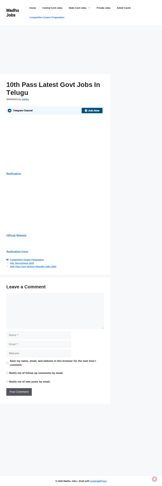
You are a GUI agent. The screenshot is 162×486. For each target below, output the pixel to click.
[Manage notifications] (154, 479)
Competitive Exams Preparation (46, 17)
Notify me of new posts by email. (29, 381)
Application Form (17, 251)
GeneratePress (98, 481)
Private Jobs (103, 8)
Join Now (93, 110)
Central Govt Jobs (52, 8)
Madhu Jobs (12, 12)
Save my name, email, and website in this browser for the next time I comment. (53, 363)
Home (32, 8)
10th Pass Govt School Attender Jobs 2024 (33, 266)
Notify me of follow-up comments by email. (36, 372)
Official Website (16, 235)
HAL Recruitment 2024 (22, 263)
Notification (13, 173)
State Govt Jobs (77, 8)
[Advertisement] (55, 51)
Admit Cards (124, 8)
